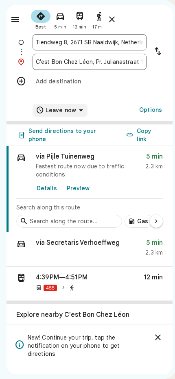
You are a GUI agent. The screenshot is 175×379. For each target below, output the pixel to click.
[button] (90, 249)
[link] (90, 189)
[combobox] (89, 42)
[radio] (40, 18)
